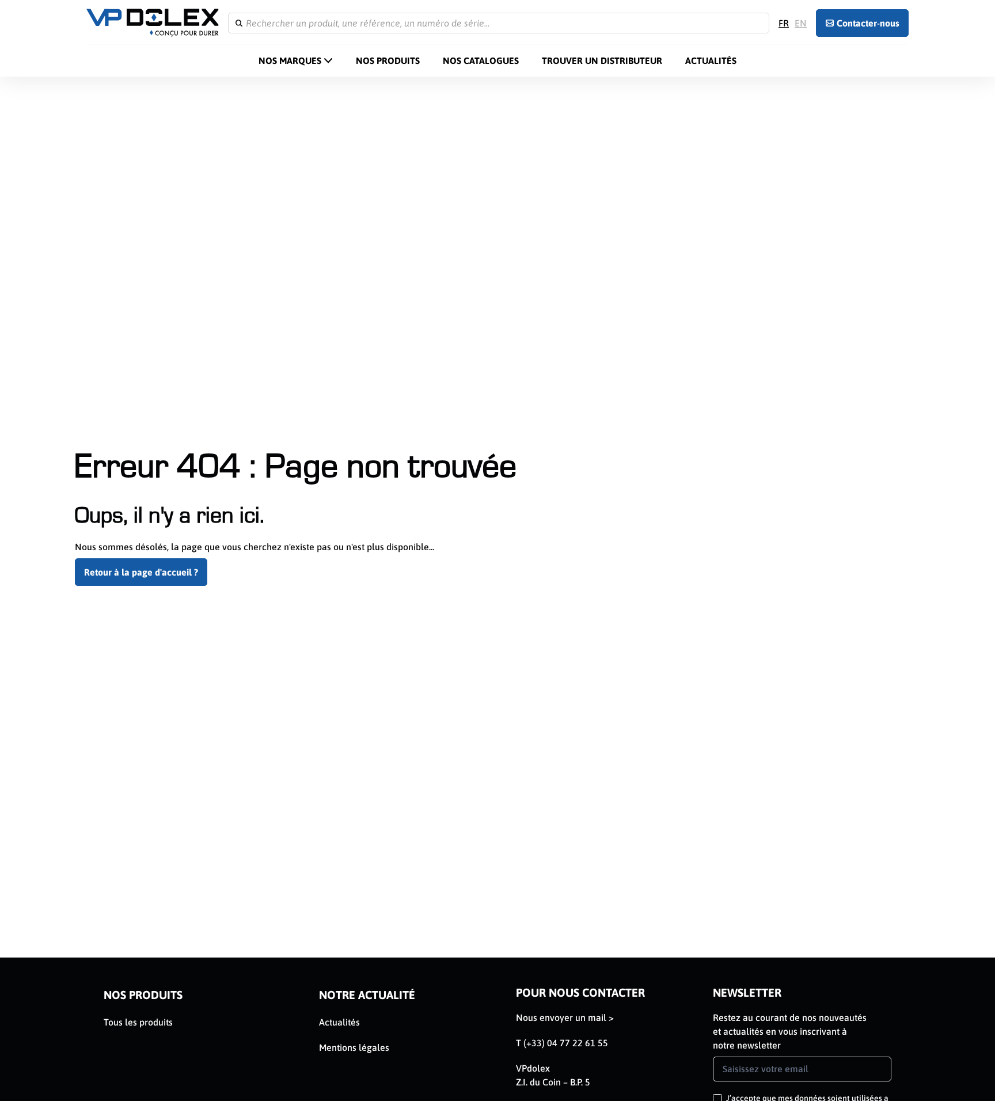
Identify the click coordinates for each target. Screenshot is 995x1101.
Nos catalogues (481, 60)
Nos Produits (388, 60)
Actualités (710, 60)
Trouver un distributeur (602, 60)
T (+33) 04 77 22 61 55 (562, 1043)
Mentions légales (354, 1047)
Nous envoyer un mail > (565, 1017)
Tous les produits (138, 1022)
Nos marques (290, 60)
